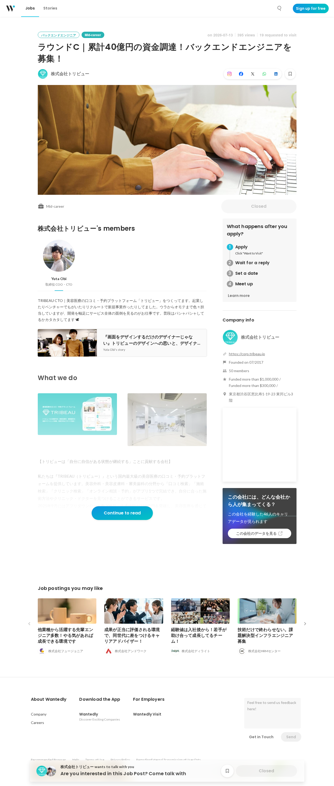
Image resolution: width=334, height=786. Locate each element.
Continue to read (122, 513)
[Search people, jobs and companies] (279, 8)
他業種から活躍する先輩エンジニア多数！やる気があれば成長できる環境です (65, 635)
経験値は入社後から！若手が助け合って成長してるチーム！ (199, 635)
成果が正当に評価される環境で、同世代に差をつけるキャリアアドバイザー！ (132, 635)
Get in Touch (261, 737)
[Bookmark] (290, 74)
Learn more (239, 295)
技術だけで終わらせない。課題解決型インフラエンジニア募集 (265, 635)
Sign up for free (311, 8)
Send (291, 737)
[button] (49, 699)
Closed (258, 206)
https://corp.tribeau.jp (247, 354)
